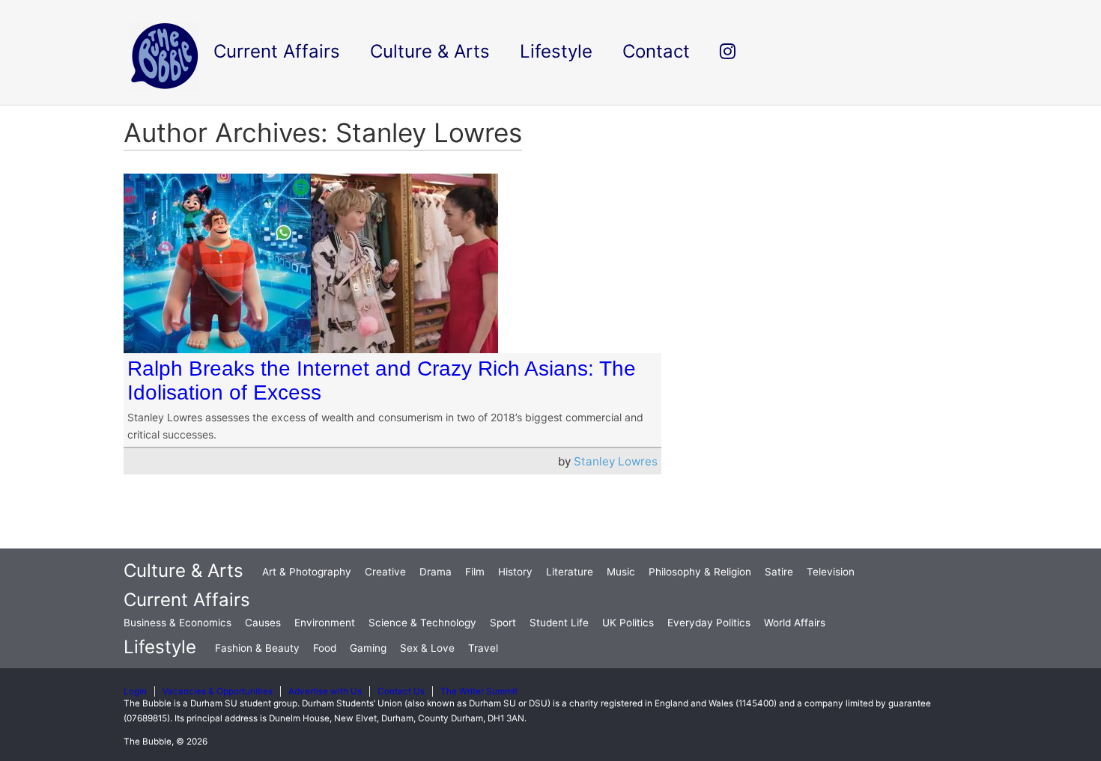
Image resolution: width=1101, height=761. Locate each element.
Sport (503, 623)
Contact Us (401, 691)
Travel (483, 648)
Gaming (368, 648)
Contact (656, 51)
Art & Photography (306, 572)
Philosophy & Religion (700, 572)
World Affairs (794, 623)
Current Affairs (187, 600)
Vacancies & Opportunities (218, 691)
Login (135, 691)
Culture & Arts (183, 570)
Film (475, 572)
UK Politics (628, 623)
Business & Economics (177, 623)
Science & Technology (422, 623)
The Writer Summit (479, 691)
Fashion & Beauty (257, 648)
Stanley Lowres (616, 461)
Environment (324, 623)
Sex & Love (427, 648)
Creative (385, 572)
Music (621, 572)
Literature (569, 572)
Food (324, 648)
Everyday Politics (708, 623)
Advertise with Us (325, 691)
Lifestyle (160, 647)
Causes (263, 623)
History (515, 572)
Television (831, 572)
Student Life (559, 623)
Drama (435, 572)
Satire (779, 572)
